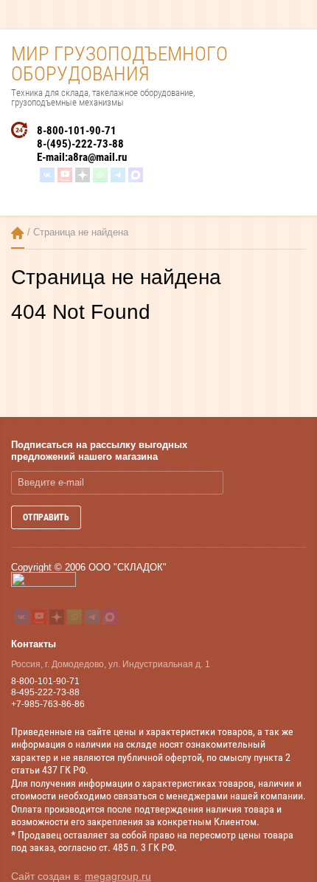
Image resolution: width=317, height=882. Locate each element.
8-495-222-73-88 (45, 692)
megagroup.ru (118, 876)
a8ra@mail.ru (97, 157)
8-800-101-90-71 (76, 130)
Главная (17, 233)
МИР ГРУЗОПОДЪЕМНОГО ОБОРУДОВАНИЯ (119, 64)
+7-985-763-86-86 (48, 704)
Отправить (46, 517)
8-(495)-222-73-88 (80, 144)
